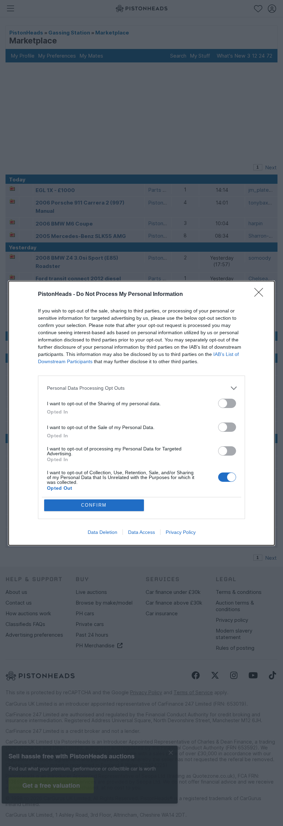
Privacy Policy (181, 532)
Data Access (141, 532)
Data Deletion (102, 532)
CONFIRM (94, 505)
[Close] (260, 294)
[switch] (227, 403)
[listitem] (141, 388)
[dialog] (141, 413)
